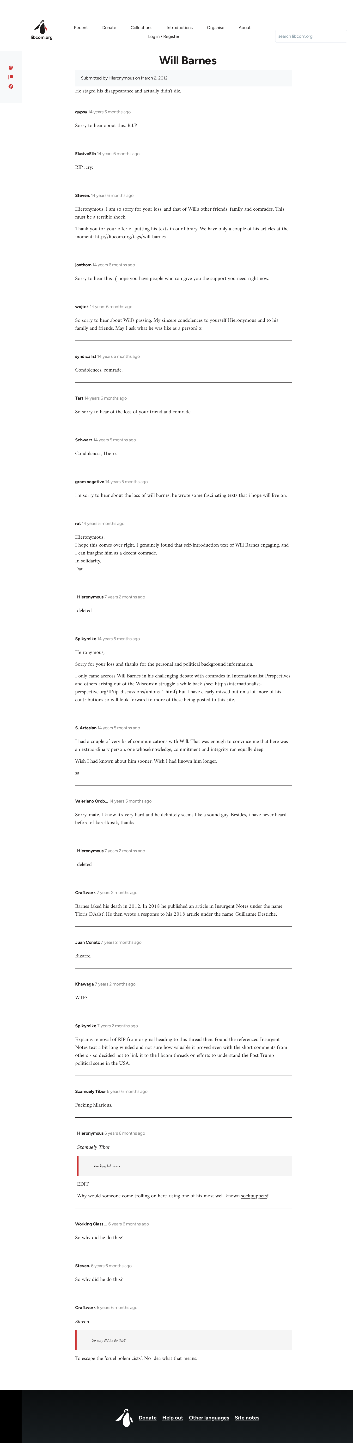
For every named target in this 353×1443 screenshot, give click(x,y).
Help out (172, 1417)
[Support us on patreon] (11, 77)
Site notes (247, 1417)
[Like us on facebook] (11, 86)
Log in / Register (163, 36)
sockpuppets (254, 1196)
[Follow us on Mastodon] (11, 68)
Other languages (209, 1417)
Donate (148, 1417)
